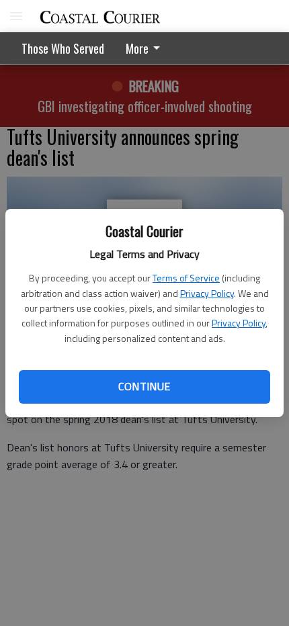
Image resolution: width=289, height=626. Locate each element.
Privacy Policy (207, 293)
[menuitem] (146, 48)
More (137, 48)
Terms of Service (186, 278)
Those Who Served (63, 48)
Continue (144, 386)
